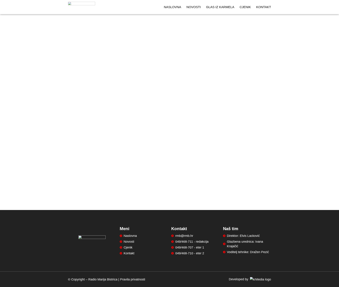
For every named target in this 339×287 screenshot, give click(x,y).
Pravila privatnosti (132, 279)
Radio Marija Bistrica (102, 279)
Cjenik (245, 7)
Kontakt (263, 7)
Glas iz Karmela (220, 7)
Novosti (193, 7)
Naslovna (172, 7)
